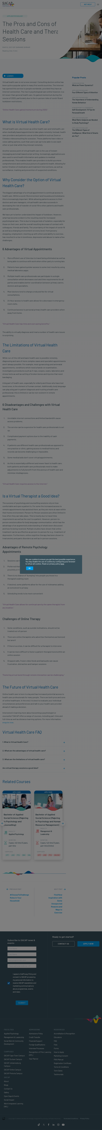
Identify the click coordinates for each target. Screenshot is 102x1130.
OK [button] (30, 568)
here (62, 564)
